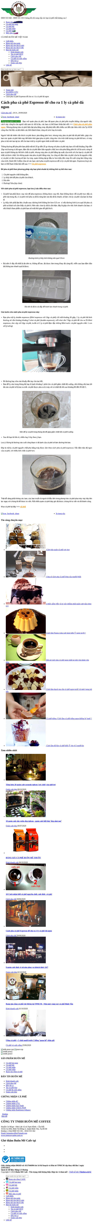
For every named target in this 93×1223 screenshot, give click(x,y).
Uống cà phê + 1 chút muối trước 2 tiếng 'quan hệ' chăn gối (30, 1040)
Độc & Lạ (14, 61)
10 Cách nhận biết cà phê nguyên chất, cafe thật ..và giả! (29, 894)
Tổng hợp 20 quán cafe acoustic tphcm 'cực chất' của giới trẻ (31, 785)
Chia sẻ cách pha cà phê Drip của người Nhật (63, 577)
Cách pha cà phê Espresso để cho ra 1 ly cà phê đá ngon (29, 931)
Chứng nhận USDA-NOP (16, 1108)
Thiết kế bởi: (80, 1172)
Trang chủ (10, 90)
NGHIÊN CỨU (12, 92)
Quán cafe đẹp (16, 63)
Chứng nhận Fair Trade (15, 1106)
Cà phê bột (10, 1065)
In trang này (60, 117)
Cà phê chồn (11, 1069)
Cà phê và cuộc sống (19, 59)
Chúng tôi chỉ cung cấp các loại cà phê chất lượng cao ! (45, 18)
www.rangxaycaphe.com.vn (12, 1135)
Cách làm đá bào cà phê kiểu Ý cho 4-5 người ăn (65, 746)
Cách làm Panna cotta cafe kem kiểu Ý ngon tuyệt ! (66, 633)
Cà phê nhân (11, 1067)
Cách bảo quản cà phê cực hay (58, 550)
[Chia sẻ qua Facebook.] (10, 117)
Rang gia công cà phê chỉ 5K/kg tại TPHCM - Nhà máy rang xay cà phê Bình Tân (39, 1004)
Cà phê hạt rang (12, 1063)
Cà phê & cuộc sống (13, 1090)
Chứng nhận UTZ (13, 1103)
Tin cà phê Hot (11, 1088)
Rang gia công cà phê (14, 1072)
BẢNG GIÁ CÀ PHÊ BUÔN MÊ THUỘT (23, 858)
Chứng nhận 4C (12, 1101)
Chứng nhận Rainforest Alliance (18, 1110)
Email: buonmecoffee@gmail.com (14, 1133)
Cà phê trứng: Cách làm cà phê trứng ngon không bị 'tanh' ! (69, 719)
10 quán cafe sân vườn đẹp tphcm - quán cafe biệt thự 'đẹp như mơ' (34, 821)
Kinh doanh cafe (17, 52)
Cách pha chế (16, 56)
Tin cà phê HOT (17, 54)
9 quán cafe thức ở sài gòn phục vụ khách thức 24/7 (27, 967)
